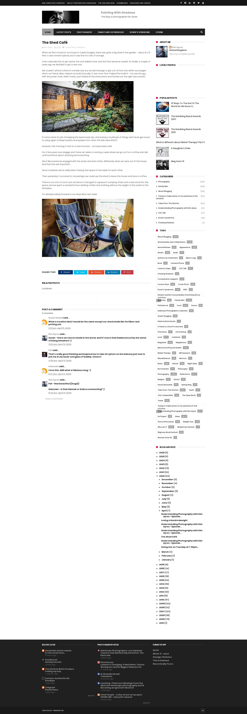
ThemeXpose (58, 710)
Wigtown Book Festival (168, 432)
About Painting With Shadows (81, 3)
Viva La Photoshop (166, 421)
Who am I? (162, 427)
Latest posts (64, 32)
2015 (161, 580)
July (164, 498)
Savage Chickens (162, 657)
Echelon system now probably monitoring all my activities (179, 295)
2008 (162, 607)
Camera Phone (177, 263)
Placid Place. (51, 689)
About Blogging (165, 191)
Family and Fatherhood (111, 32)
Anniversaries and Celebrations (171, 242)
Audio (175, 252)
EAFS (185, 289)
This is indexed (161, 660)
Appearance (185, 247)
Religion (161, 379)
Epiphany (162, 300)
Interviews (162, 332)
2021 (161, 472)
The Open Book (189, 395)
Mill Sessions (184, 353)
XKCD (156, 650)
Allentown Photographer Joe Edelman (121, 650)
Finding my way (53, 671)
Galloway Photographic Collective (173, 311)
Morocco (183, 358)
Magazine (162, 342)
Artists (161, 252)
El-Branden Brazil (109, 674)
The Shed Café (169, 536)
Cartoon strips (164, 268)
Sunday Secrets (53, 662)
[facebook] (181, 3)
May (164, 506)
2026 (162, 452)
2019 (161, 564)
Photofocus (106, 662)
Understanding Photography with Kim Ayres (177, 208)
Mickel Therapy (164, 353)
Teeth (191, 390)
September (168, 491)
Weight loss (188, 421)
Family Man (70, 47)
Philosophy (183, 369)
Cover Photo (183, 284)
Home (48, 32)
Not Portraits (163, 369)
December (168, 479)
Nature (175, 363)
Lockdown (80, 47)
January (166, 559)
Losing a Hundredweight (174, 520)
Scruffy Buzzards (165, 384)
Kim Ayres (53, 334)
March (165, 551)
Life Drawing (181, 332)
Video (177, 416)
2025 (162, 456)
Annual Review (164, 247)
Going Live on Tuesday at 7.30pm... (180, 547)
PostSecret (51, 659)
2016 (161, 576)
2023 (162, 464)
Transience (106, 676)
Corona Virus (163, 284)
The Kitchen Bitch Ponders (59, 669)
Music (160, 363)
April (164, 510)
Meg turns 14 (177, 161)
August (166, 495)
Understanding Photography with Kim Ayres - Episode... (181, 515)
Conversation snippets (168, 279)
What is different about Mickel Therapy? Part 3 (180, 142)
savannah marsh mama (58, 650)
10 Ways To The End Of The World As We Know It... (185, 105)
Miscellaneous (164, 358)
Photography (84, 32)
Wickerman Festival (185, 427)
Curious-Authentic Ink (57, 678)
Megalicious (181, 342)
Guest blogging (164, 316)
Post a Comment (54, 398)
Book (160, 263)
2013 (161, 588)
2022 (162, 468)
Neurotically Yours (163, 663)
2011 (161, 595)
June (165, 502)
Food (179, 305)
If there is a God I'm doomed (170, 326)
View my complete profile (182, 54)
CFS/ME (159, 32)
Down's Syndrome (140, 32)
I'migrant (50, 687)
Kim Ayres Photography (53, 3)
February (167, 555)
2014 (162, 584)
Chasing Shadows (166, 222)
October (166, 487)
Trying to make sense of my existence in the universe (177, 197)
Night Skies (192, 363)
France (194, 305)
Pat (50, 350)
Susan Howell (55, 317)
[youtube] (203, 3)
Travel (160, 400)
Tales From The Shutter (168, 203)
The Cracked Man (106, 3)
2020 (162, 476)
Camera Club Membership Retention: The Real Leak (122, 654)
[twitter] (199, 3)
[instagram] (185, 3)
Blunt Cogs (191, 258)
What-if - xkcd (161, 653)
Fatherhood (163, 305)
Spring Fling (186, 384)
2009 (162, 603)
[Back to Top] (203, 710)
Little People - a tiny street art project (121, 694)
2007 (162, 611)
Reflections (185, 374)
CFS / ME (162, 213)
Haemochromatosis (166, 321)
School (177, 379)
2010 (162, 599)
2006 (162, 615)
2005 (162, 619)
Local (160, 337)
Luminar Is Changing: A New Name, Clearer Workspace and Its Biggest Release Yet (122, 665)
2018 (161, 568)
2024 (162, 460)
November (168, 483)
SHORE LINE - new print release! (116, 697)
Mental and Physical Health (170, 348)
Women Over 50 (165, 437)
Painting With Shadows (118, 13)
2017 (161, 572)
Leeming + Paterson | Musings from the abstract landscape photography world (122, 684)
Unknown (53, 366)
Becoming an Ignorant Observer (117, 687)
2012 (161, 591)
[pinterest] (194, 3)
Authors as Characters (168, 258)
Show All (91, 696)
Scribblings (122, 3)
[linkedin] (190, 3)
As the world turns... (55, 653)
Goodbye (50, 680)
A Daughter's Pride (180, 148)
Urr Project (162, 416)
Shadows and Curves (140, 3)
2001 (162, 623)
